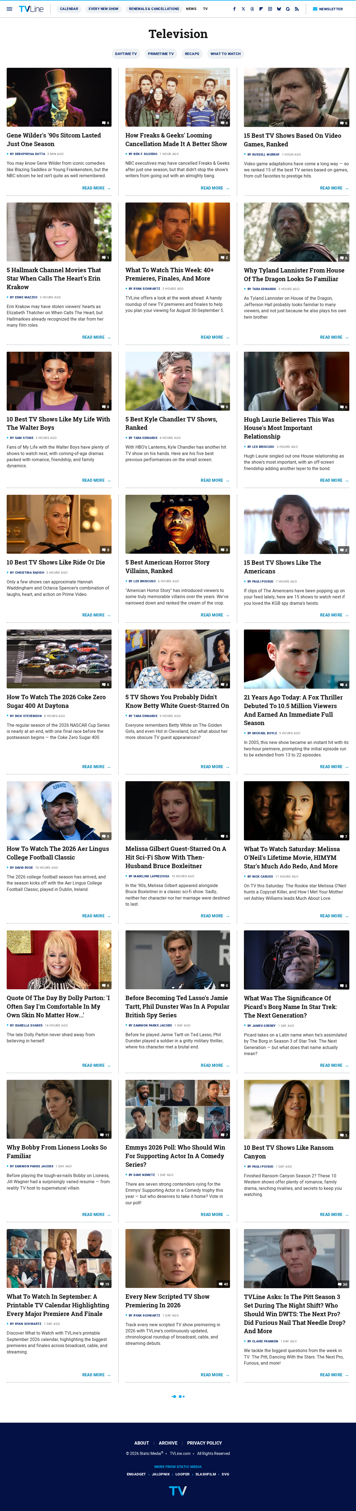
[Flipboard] (261, 8)
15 (107, 1284)
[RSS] (296, 8)
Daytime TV (126, 53)
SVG (225, 1474)
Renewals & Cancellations (154, 8)
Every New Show (103, 8)
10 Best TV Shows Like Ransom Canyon (288, 1151)
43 (226, 1284)
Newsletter (331, 9)
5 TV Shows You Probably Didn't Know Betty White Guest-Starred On (177, 701)
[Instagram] (270, 8)
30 (345, 1284)
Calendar (69, 8)
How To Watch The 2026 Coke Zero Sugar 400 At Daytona (56, 701)
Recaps (192, 53)
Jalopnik (161, 1474)
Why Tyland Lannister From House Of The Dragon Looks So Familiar (294, 274)
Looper (182, 1474)
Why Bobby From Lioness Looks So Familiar (57, 1151)
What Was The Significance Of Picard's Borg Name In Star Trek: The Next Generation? (290, 1007)
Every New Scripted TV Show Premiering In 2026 (167, 1300)
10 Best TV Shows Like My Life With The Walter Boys (58, 423)
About (141, 1443)
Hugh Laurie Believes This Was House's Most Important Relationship (289, 428)
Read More (93, 188)
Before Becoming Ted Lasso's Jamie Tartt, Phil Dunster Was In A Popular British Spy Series (177, 1006)
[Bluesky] (278, 8)
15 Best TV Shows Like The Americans (282, 566)
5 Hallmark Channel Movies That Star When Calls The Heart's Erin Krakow (54, 278)
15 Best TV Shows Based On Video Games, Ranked (292, 139)
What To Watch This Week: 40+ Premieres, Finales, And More (169, 274)
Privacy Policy (204, 1443)
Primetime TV (161, 53)
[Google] (287, 8)
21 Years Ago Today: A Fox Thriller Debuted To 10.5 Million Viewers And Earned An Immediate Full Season (293, 710)
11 (107, 1135)
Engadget (136, 1474)
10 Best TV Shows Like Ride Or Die (56, 562)
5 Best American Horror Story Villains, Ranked (167, 566)
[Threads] (252, 8)
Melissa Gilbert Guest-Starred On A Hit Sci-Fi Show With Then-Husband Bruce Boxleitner (175, 857)
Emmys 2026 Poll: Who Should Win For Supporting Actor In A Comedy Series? (175, 1156)
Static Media (150, 1453)
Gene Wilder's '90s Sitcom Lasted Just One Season (54, 139)
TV (205, 8)
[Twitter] (243, 8)
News (191, 8)
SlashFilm (206, 1474)
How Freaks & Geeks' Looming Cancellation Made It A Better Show (176, 139)
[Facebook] (234, 8)
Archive (168, 1443)
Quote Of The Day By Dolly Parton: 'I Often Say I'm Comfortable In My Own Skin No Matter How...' (58, 1006)
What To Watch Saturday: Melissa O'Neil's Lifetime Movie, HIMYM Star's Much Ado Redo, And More (292, 857)
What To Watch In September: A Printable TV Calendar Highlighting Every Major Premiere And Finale (58, 1305)
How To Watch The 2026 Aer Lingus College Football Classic (58, 853)
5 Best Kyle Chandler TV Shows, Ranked (171, 423)
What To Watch (226, 53)
